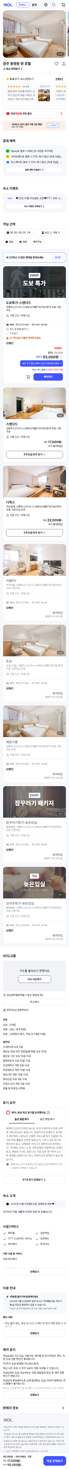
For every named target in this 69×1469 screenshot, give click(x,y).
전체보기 (59, 79)
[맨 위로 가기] (62, 1447)
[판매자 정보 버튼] (63, 1408)
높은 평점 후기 (22, 1119)
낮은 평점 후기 (47, 1119)
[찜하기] (56, 63)
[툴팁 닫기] (61, 363)
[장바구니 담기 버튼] (28, 377)
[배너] (34, 125)
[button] (36, 5)
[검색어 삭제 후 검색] (45, 5)
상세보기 (9, 343)
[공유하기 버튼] (64, 63)
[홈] (8, 4)
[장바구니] (63, 4)
